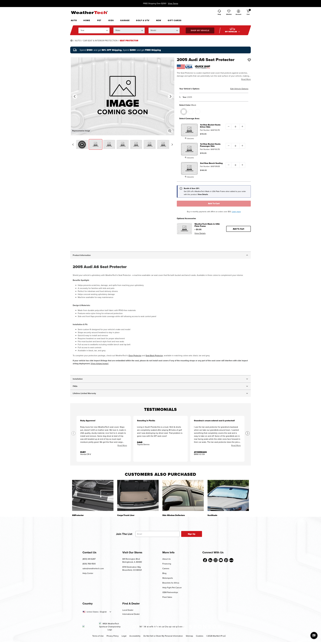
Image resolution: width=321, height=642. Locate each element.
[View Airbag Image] (99, 363)
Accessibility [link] (134, 635)
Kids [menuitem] (111, 20)
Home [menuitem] (86, 20)
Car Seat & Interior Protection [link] (100, 40)
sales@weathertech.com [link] (93, 568)
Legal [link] (124, 635)
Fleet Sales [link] (167, 597)
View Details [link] (200, 233)
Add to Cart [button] (238, 228)
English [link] (103, 611)
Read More (246, 79)
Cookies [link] (199, 635)
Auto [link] (78, 40)
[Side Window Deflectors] (183, 495)
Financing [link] (166, 563)
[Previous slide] (73, 144)
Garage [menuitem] (125, 20)
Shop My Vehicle (200, 30)
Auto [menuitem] (74, 20)
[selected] (183, 111)
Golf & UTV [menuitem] (142, 20)
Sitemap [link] (189, 635)
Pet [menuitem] (99, 20)
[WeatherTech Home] (89, 12)
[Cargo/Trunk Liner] (138, 495)
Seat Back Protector (154, 355)
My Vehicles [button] (231, 31)
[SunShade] (228, 495)
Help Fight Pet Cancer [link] (172, 587)
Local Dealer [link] (127, 610)
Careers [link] (165, 568)
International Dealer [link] (131, 614)
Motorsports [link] (167, 578)
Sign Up (191, 534)
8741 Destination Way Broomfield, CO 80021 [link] (132, 568)
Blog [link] (164, 573)
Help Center (88, 573)
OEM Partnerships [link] (170, 592)
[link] (71, 40)
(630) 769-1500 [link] (89, 563)
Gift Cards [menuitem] (175, 20)
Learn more (236, 211)
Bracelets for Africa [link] (170, 582)
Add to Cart (214, 203)
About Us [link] (166, 558)
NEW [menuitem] (158, 20)
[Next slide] (172, 144)
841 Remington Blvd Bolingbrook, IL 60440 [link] (132, 560)
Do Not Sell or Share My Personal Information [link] (163, 635)
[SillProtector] (92, 495)
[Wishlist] (249, 59)
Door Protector (135, 355)
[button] (229, 13)
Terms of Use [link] (98, 635)
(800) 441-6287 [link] (89, 558)
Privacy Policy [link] (113, 635)
